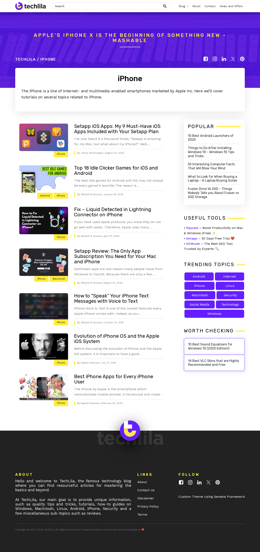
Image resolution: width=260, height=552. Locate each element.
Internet (229, 276)
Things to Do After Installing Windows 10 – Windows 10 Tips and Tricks (211, 152)
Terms (142, 514)
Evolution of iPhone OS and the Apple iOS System (116, 338)
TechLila (25, 59)
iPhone (61, 153)
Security (230, 295)
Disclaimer (145, 498)
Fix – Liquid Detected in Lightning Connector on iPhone (112, 212)
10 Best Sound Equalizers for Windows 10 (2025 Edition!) (210, 346)
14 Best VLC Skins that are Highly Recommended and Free (213, 363)
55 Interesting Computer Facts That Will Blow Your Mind (211, 166)
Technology (230, 304)
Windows (214, 314)
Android (45, 195)
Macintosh (59, 278)
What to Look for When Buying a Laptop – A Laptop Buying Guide (212, 179)
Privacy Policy (148, 506)
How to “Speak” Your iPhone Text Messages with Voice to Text (111, 298)
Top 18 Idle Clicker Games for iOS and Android (116, 170)
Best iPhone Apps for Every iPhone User (113, 379)
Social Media (199, 304)
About (142, 482)
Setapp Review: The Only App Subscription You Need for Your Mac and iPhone (115, 256)
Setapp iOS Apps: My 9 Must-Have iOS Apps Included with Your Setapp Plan (117, 128)
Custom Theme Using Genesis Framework (212, 497)
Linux (229, 286)
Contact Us (146, 490)
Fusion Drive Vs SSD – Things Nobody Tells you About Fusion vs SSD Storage (213, 193)
